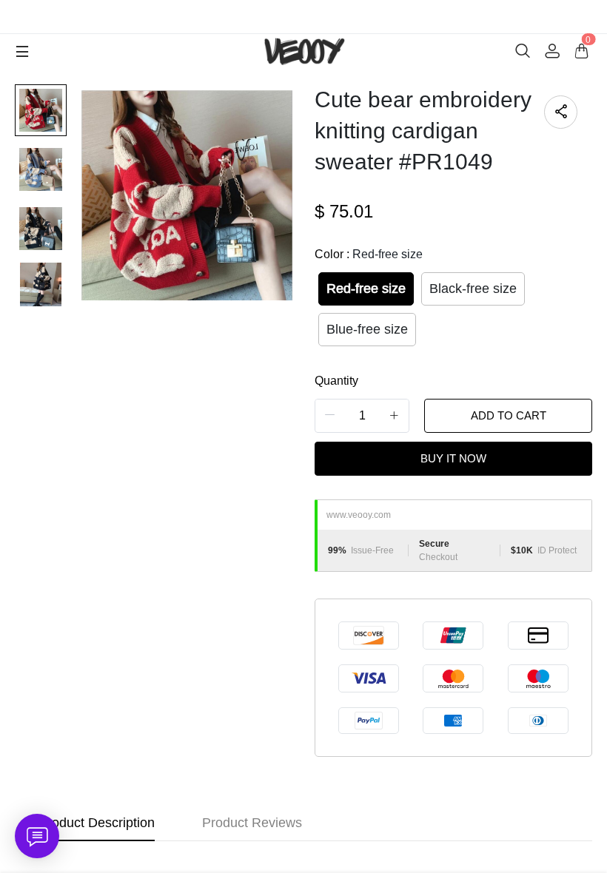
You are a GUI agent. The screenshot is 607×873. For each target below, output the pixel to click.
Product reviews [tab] (252, 822)
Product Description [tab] (96, 822)
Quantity (336, 380)
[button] (330, 415)
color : (369, 254)
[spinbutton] (362, 416)
